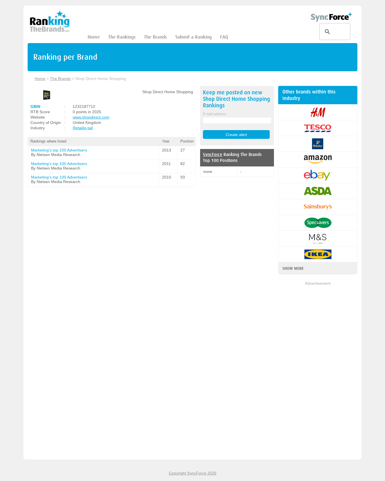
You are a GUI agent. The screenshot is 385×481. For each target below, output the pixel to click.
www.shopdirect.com (91, 117)
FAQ (224, 37)
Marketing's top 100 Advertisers (59, 150)
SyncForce (212, 154)
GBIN (35, 106)
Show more (293, 268)
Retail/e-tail (83, 128)
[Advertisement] (317, 370)
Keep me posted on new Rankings (236, 99)
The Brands (155, 37)
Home (94, 37)
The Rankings (122, 37)
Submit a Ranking (193, 37)
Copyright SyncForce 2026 (192, 473)
